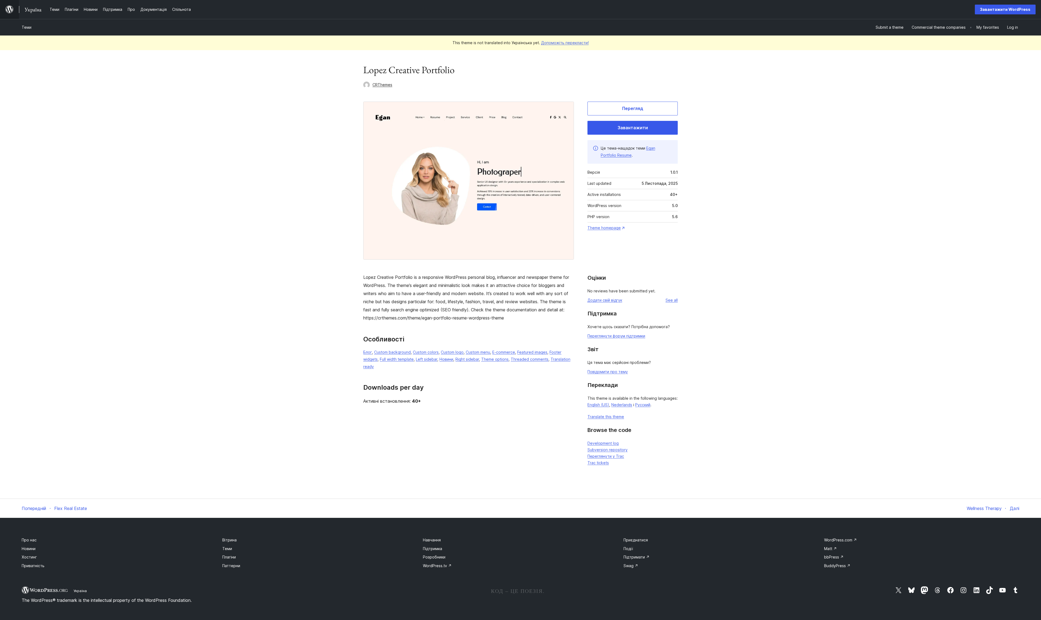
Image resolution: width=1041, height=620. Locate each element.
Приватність (33, 565)
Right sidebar (467, 359)
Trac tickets (598, 462)
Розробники (434, 557)
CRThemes (382, 84)
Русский (642, 404)
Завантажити (633, 127)
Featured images (532, 352)
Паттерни (231, 565)
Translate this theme (605, 416)
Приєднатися (636, 540)
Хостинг (29, 557)
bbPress (834, 557)
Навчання (432, 540)
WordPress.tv (437, 565)
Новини (446, 359)
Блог (367, 352)
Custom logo (452, 352)
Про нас (29, 540)
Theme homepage (604, 227)
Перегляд (632, 108)
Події (628, 548)
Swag (631, 565)
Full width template (397, 359)
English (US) (598, 404)
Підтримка (432, 548)
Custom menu (478, 352)
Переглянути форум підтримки (616, 336)
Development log (603, 443)
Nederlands (621, 404)
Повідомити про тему (607, 371)
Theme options (495, 359)
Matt (830, 548)
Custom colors (426, 352)
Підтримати (637, 557)
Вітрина (229, 540)
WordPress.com (840, 540)
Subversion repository (607, 449)
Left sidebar (426, 359)
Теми (26, 27)
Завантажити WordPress (1005, 9)
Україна (80, 591)
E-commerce (503, 352)
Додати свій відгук (604, 300)
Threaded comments (529, 359)
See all (672, 300)
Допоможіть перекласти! (565, 42)
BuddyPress (837, 565)
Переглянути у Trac (605, 456)
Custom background (392, 352)
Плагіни (229, 557)
